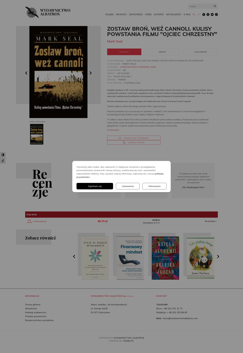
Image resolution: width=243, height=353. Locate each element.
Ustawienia (128, 186)
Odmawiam (154, 186)
